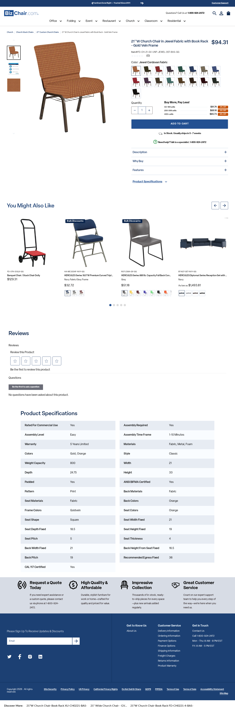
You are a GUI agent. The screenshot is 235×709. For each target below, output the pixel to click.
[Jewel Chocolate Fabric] (159, 82)
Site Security (50, 689)
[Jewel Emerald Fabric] (181, 71)
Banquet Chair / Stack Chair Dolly (23, 275)
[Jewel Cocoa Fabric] (193, 82)
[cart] (228, 15)
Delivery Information (169, 631)
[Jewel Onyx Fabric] (136, 93)
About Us (131, 631)
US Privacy (84, 689)
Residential (174, 21)
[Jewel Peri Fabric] (215, 71)
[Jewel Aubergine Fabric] (147, 82)
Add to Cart (180, 124)
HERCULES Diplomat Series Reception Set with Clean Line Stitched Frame (203, 275)
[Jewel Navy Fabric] (193, 71)
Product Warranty (167, 666)
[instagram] (30, 657)
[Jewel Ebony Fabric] (215, 82)
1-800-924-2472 (196, 13)
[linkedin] (40, 657)
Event (89, 21)
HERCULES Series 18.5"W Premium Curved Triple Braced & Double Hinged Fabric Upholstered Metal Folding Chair (89, 275)
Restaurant (109, 21)
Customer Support (220, 3)
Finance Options (166, 646)
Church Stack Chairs (25, 32)
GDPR (148, 689)
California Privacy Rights (106, 689)
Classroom (151, 21)
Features (138, 170)
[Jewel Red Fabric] (136, 82)
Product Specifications (147, 181)
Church (130, 21)
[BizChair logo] (21, 13)
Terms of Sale (189, 689)
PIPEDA (159, 689)
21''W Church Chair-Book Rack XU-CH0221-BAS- (56, 705)
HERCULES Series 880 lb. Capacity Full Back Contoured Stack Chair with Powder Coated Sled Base (146, 275)
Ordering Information (169, 636)
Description (140, 152)
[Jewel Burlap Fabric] (204, 71)
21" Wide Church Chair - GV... (108, 705)
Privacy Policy (68, 689)
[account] (221, 13)
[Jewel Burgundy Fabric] (159, 71)
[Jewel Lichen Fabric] (147, 71)
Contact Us (198, 631)
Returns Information (168, 661)
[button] (14, 53)
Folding (71, 21)
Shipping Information (169, 651)
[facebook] (19, 657)
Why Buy (138, 161)
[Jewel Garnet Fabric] (204, 82)
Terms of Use (173, 689)
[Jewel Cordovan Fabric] (136, 71)
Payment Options (167, 641)
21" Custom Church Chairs (48, 32)
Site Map (224, 694)
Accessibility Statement (212, 689)
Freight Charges (166, 656)
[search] (215, 13)
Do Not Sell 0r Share (131, 689)
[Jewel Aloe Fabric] (170, 82)
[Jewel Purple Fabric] (170, 71)
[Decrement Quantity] (134, 110)
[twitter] (9, 657)
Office (53, 21)
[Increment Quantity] (149, 110)
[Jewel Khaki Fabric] (181, 82)
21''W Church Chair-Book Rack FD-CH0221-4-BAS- (161, 705)
